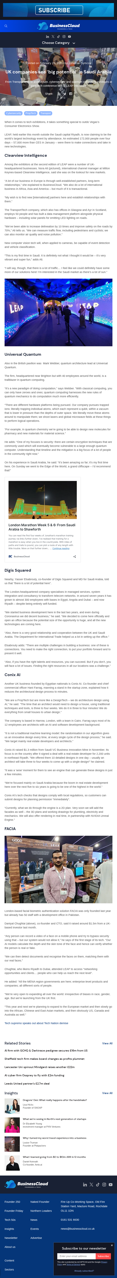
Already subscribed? (84, 1271)
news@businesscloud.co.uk (78, 1228)
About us (10, 1246)
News (33, 1219)
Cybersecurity (13, 113)
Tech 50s (10, 1219)
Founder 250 (12, 1201)
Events (34, 1228)
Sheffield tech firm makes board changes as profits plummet (44, 1059)
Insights (9, 1228)
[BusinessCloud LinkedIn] (47, 36)
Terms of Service (73, 1264)
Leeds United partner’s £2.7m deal (27, 1083)
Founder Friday (14, 1210)
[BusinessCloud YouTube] (69, 36)
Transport (46, 113)
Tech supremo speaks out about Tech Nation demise (36, 1023)
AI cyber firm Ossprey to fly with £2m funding (34, 1075)
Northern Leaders (41, 1210)
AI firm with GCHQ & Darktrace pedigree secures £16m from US (46, 1050)
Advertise (36, 1237)
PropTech (31, 113)
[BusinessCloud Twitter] (53, 36)
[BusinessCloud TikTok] (58, 36)
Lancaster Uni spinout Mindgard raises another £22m (39, 1067)
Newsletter (11, 1237)
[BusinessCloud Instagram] (64, 36)
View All (107, 1043)
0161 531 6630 (70, 1219)
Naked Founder (39, 1201)
